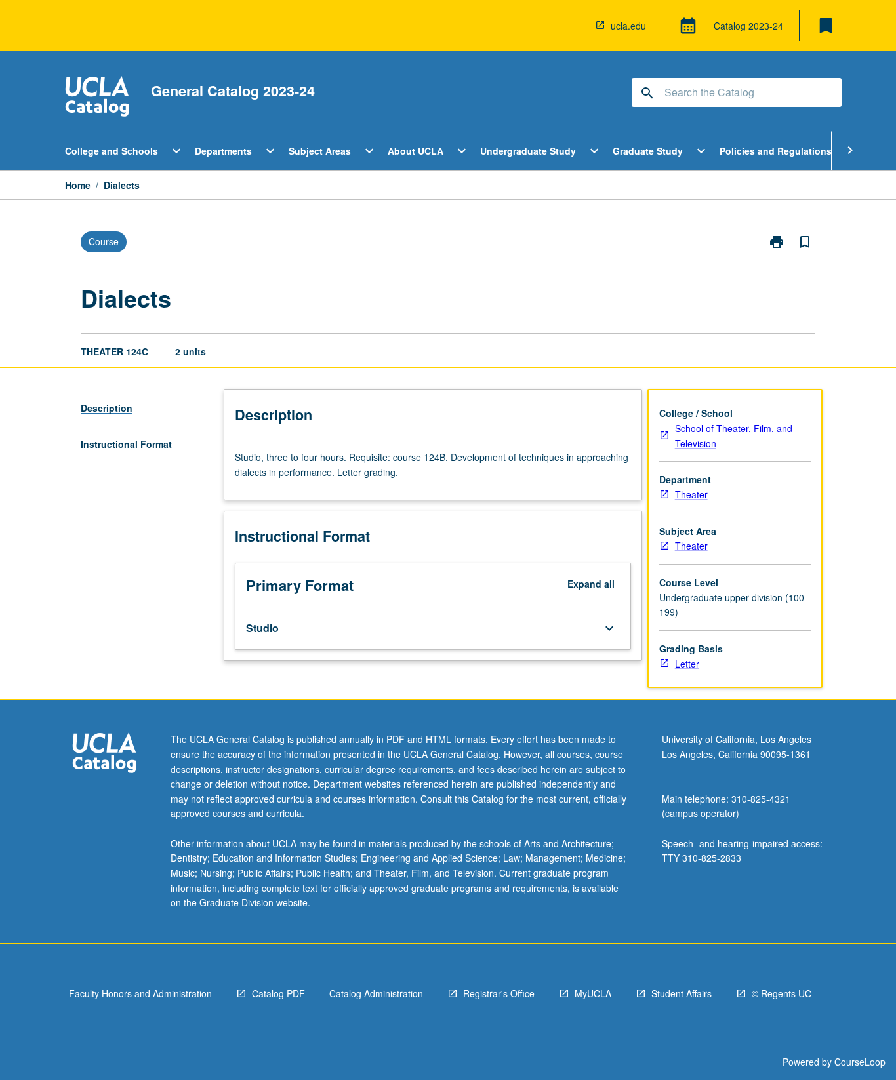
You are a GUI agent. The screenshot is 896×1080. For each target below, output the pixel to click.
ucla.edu (628, 25)
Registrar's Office (499, 993)
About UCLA (415, 150)
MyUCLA (593, 993)
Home (78, 184)
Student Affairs (681, 993)
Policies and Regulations (776, 150)
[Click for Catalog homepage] (97, 98)
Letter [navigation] (687, 663)
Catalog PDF (278, 993)
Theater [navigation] (691, 494)
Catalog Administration (376, 993)
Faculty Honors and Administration (140, 993)
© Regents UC (781, 993)
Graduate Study (648, 150)
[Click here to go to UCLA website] (104, 754)
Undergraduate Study (528, 150)
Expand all (591, 583)
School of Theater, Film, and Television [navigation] (733, 436)
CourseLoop (860, 1061)
